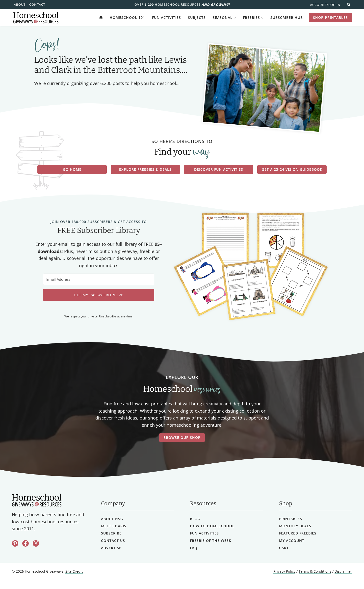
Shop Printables (330, 17)
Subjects (197, 17)
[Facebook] (25, 543)
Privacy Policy (284, 571)
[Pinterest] (15, 543)
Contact (37, 4)
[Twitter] (36, 543)
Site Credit (74, 571)
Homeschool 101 (127, 17)
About (20, 4)
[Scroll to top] (347, 574)
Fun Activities (166, 17)
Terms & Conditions (315, 571)
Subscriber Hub (286, 17)
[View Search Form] (348, 4)
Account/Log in (325, 4)
